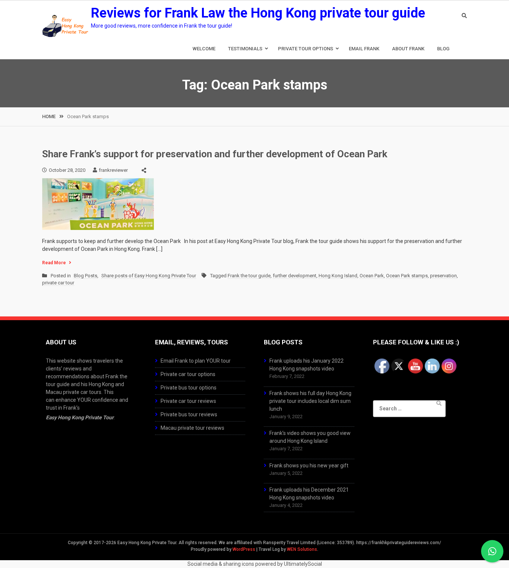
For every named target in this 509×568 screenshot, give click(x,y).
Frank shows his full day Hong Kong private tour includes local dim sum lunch (310, 401)
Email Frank (364, 48)
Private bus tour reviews (189, 414)
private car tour (58, 282)
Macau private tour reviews (192, 428)
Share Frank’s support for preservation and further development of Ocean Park (214, 154)
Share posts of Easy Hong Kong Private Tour (148, 275)
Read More (54, 262)
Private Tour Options (305, 48)
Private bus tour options (188, 388)
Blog (443, 48)
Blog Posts (85, 275)
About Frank (408, 48)
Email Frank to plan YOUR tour (196, 361)
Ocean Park (372, 275)
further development (294, 275)
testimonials (245, 48)
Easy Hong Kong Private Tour (80, 417)
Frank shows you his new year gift (308, 465)
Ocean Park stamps (407, 275)
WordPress (244, 549)
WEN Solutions (302, 549)
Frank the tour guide (249, 275)
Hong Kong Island (338, 275)
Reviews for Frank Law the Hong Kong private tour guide (258, 13)
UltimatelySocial (303, 564)
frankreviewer (113, 170)
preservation (443, 275)
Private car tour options (188, 374)
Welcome (204, 48)
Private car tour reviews (188, 401)
